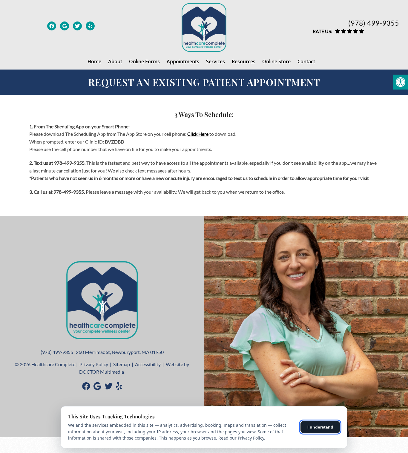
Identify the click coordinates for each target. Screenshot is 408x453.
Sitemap (121, 364)
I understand (320, 427)
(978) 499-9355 (373, 23)
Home (94, 61)
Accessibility (148, 364)
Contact (306, 61)
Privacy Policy (93, 364)
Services (215, 61)
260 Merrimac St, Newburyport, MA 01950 (120, 352)
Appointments (183, 61)
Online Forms (144, 61)
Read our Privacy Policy (241, 438)
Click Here (197, 134)
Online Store (276, 61)
